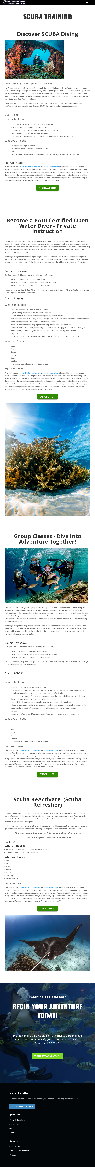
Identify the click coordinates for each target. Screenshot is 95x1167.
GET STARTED (47, 908)
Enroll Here (48, 396)
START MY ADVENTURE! (47, 1056)
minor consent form (51, 167)
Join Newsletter (22, 1106)
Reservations (47, 187)
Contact (13, 1133)
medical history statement (30, 167)
